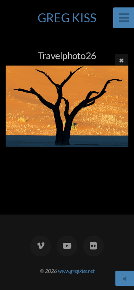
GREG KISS (67, 17)
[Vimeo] (40, 246)
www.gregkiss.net (76, 271)
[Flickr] (93, 246)
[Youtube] (67, 246)
